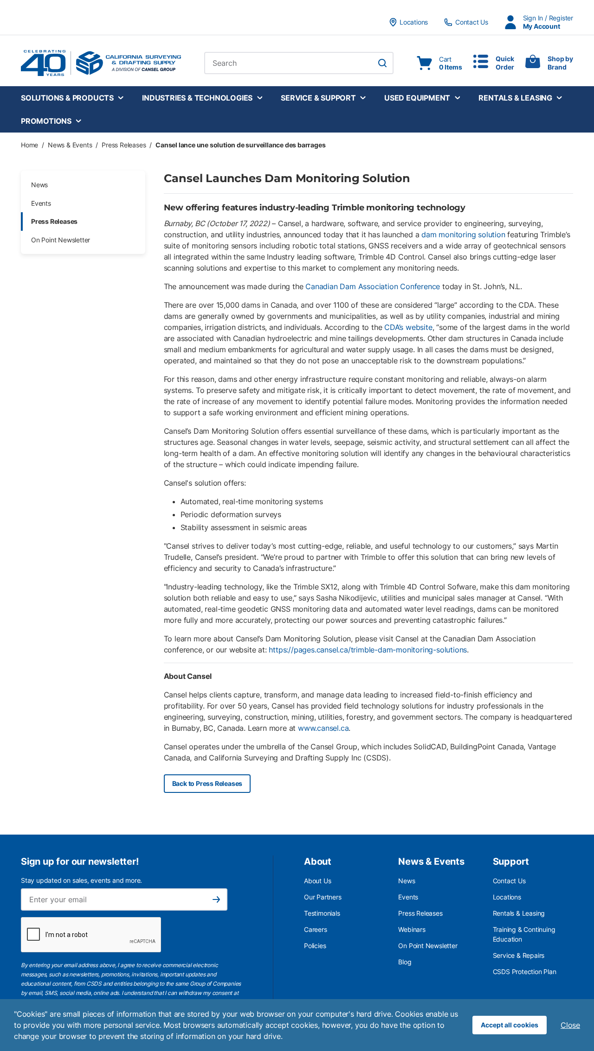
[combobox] (299, 63)
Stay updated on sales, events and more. (81, 880)
